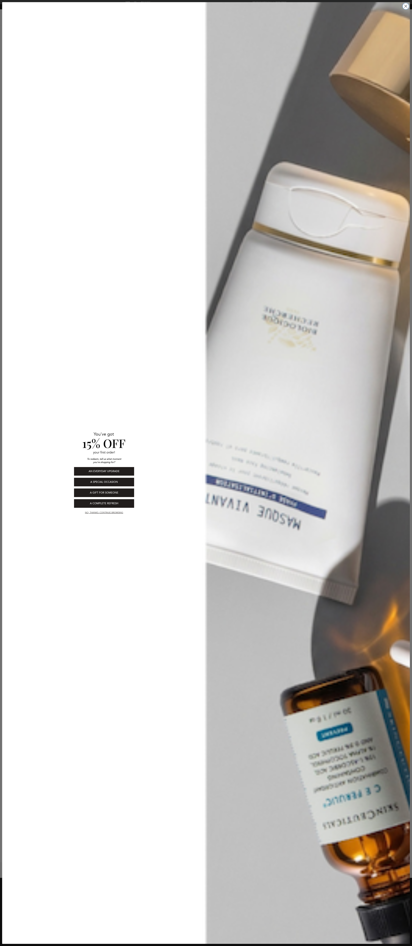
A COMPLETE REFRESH (104, 503)
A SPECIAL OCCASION (104, 482)
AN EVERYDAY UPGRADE (104, 471)
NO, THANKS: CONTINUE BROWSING (104, 512)
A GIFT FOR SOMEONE (104, 492)
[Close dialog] (406, 6)
